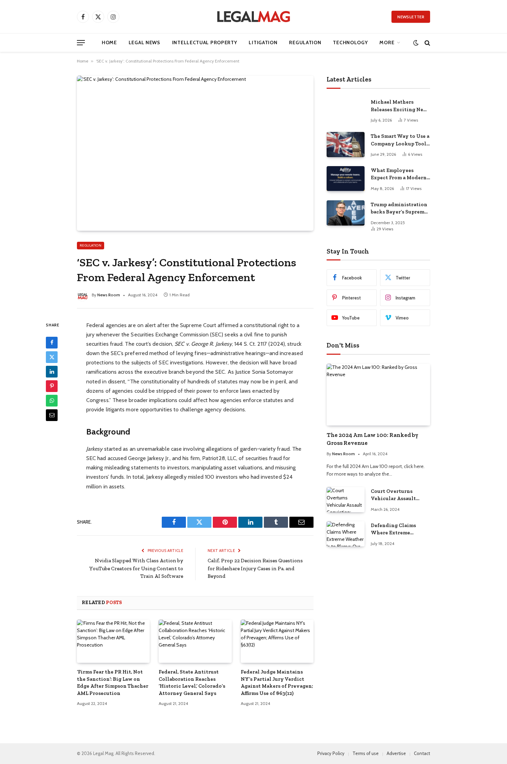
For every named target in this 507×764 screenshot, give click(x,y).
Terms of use (365, 753)
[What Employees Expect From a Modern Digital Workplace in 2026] (346, 178)
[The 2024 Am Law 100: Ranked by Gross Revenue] (378, 395)
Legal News (144, 42)
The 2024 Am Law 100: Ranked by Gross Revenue (372, 438)
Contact (422, 753)
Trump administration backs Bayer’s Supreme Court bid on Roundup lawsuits (399, 208)
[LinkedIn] (52, 371)
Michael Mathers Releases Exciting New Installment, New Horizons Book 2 (399, 106)
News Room (108, 294)
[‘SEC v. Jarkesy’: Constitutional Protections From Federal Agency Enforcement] (195, 153)
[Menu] (81, 42)
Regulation (305, 42)
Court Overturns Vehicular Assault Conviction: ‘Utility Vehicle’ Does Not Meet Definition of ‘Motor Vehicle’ (400, 495)
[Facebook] (52, 342)
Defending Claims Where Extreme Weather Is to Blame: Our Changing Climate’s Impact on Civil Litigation (397, 529)
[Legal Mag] (253, 16)
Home (109, 42)
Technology (350, 42)
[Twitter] (52, 357)
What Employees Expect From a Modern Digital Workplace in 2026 (399, 174)
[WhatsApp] (52, 400)
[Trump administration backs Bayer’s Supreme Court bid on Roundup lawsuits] (346, 213)
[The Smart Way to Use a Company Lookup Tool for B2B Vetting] (346, 144)
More (386, 42)
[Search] (426, 42)
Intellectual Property (204, 42)
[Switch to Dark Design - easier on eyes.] (415, 43)
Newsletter (410, 16)
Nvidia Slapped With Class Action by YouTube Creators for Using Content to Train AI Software (136, 568)
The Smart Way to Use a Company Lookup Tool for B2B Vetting (400, 140)
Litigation (263, 42)
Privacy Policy (331, 753)
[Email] (52, 415)
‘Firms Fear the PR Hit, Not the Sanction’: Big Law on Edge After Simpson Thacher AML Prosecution (112, 682)
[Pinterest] (52, 386)
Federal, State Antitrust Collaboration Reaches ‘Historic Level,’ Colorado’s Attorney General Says (192, 682)
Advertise (396, 753)
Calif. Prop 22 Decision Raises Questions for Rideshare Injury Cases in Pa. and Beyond (255, 568)
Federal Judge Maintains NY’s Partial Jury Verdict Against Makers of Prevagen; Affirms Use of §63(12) (277, 682)
